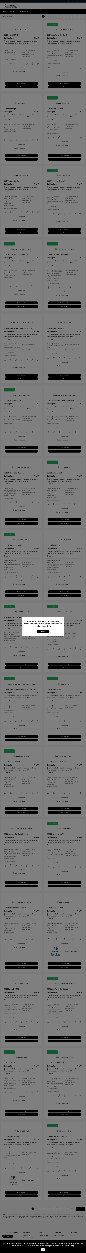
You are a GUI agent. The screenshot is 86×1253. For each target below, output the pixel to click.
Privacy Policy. (69, 1246)
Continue (43, 631)
